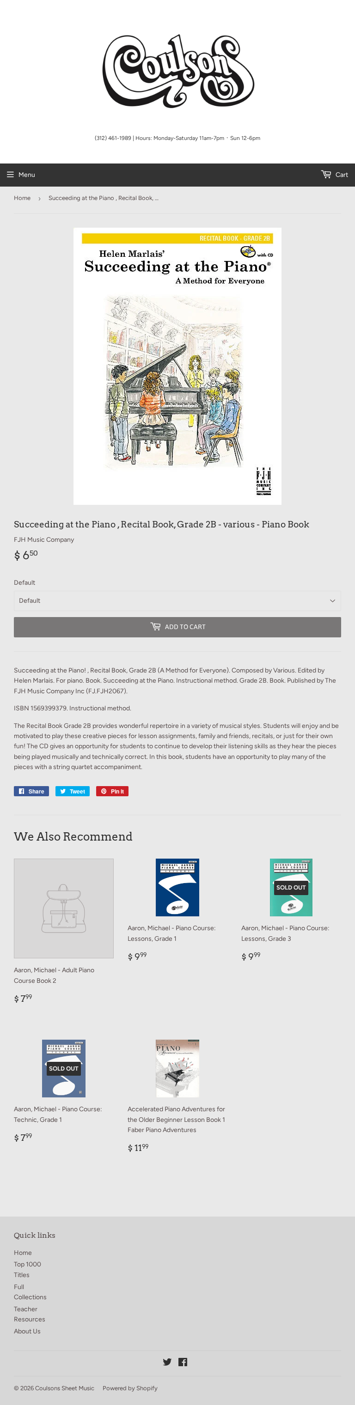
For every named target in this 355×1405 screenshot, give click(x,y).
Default (24, 583)
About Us (27, 1331)
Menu (26, 175)
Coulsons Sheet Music (64, 1388)
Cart (341, 175)
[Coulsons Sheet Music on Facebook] (183, 1364)
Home (22, 197)
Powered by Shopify (130, 1388)
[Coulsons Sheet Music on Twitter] (167, 1364)
